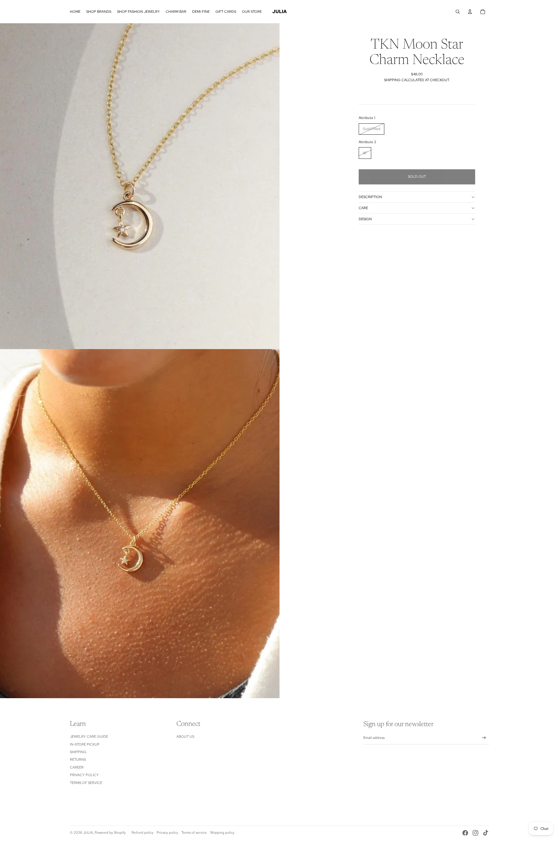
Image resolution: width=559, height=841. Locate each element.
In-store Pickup (85, 744)
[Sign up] (484, 738)
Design (365, 219)
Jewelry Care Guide (89, 736)
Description (370, 197)
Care (363, 208)
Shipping (78, 752)
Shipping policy (222, 832)
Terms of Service (86, 782)
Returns (78, 759)
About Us (185, 736)
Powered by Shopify (110, 832)
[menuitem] (75, 11)
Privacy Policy (84, 775)
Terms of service (194, 832)
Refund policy (142, 832)
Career (77, 767)
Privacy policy (167, 832)
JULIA (88, 832)
